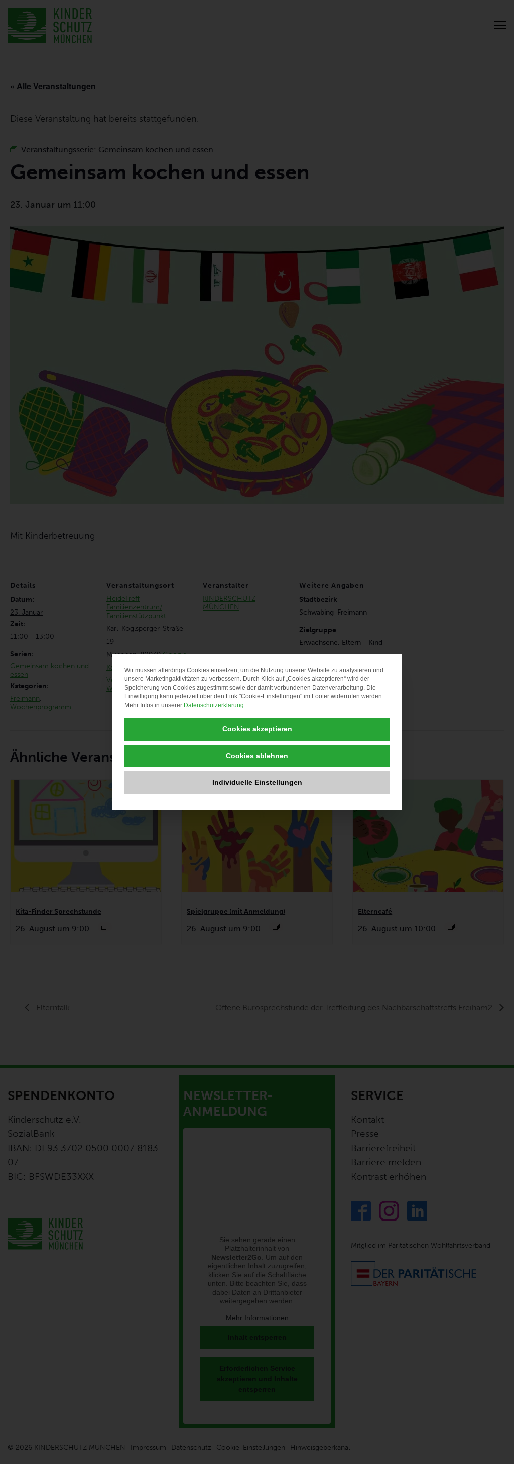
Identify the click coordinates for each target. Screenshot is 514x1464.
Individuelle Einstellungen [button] (257, 782)
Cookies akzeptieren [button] (257, 729)
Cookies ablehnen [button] (257, 756)
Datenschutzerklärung (214, 705)
